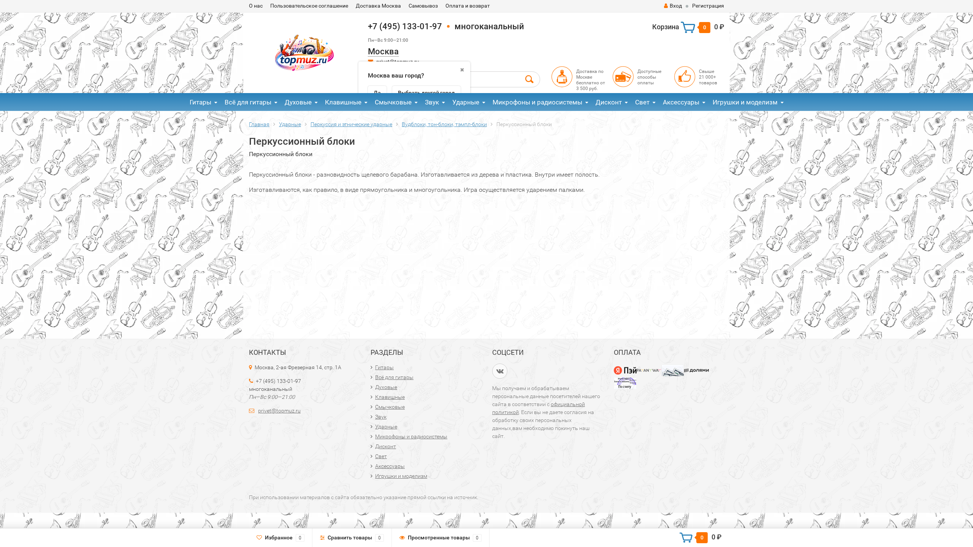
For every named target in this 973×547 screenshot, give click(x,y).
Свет (642, 102)
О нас (256, 6)
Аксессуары (681, 102)
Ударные (465, 102)
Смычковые (393, 102)
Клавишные (343, 102)
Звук (432, 102)
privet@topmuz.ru (279, 411)
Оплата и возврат (467, 6)
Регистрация (708, 6)
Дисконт (609, 102)
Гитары (200, 102)
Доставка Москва (378, 6)
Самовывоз (423, 6)
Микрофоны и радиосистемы (537, 102)
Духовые (298, 102)
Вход (676, 6)
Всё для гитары (248, 102)
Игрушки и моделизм (745, 102)
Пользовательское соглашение (309, 6)
